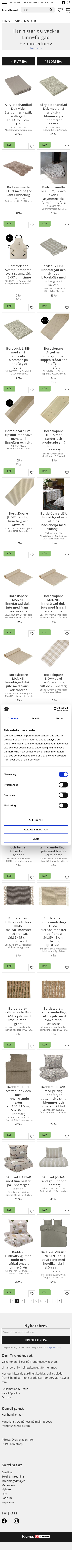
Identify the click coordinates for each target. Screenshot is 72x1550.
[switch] (63, 785)
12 (54, 1301)
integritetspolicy (54, 1347)
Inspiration (8, 1502)
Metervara (8, 1485)
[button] (5, 4)
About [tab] (59, 718)
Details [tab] (36, 718)
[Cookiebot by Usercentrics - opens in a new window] (53, 709)
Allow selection (36, 829)
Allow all (36, 820)
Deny (36, 838)
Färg (4, 1494)
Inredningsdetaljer (13, 1481)
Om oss (6, 1397)
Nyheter (7, 1489)
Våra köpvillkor (11, 1393)
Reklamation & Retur (15, 1389)
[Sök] (51, 9)
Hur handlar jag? (12, 1414)
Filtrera (20, 61)
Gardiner (7, 1472)
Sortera (55, 61)
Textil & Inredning (13, 1476)
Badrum (7, 1498)
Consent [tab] (13, 718)
